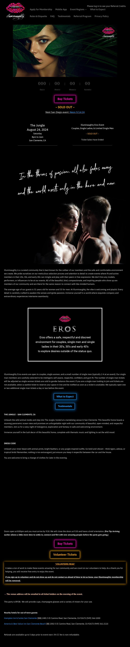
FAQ (52, 16)
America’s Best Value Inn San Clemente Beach (25, 624)
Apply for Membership (41, 10)
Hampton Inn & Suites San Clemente (20, 618)
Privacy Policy (102, 16)
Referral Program (82, 16)
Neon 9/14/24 (77, 112)
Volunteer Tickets (65, 554)
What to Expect (97, 10)
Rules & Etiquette (38, 16)
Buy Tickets (65, 99)
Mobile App (61, 10)
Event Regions (77, 10)
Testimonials (64, 16)
